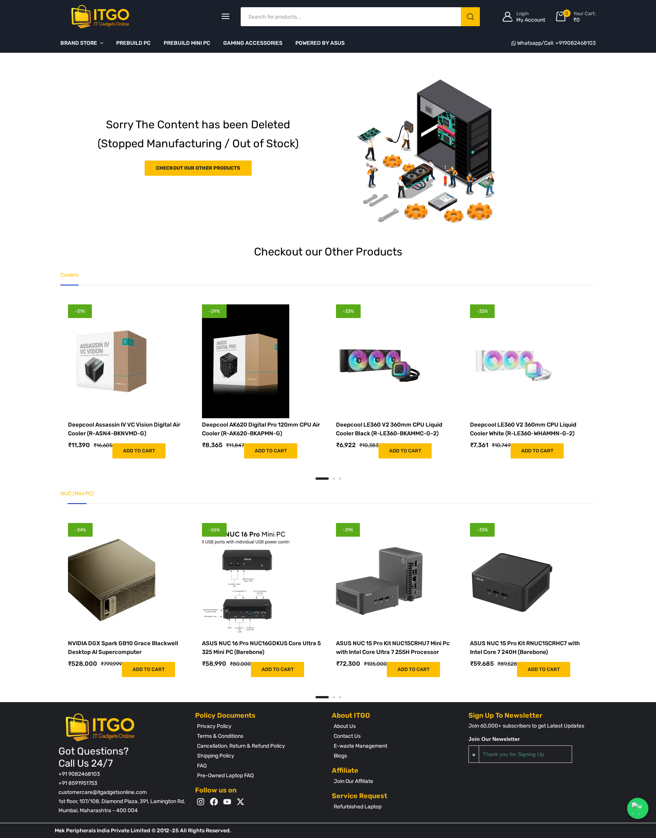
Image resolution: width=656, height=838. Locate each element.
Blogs (340, 756)
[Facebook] (213, 801)
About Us (345, 726)
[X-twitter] (240, 801)
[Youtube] (227, 801)
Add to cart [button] (139, 451)
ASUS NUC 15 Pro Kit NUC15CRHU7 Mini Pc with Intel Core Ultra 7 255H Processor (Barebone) (393, 652)
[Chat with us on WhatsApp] (637, 808)
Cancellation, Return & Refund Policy (241, 746)
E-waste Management (360, 746)
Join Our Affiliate (353, 781)
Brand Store (78, 43)
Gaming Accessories (252, 43)
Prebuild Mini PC (187, 43)
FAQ (202, 765)
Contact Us (347, 736)
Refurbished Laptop (358, 806)
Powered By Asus (320, 43)
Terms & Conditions (220, 736)
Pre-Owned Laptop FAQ (225, 775)
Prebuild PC (133, 43)
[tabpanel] (127, 381)
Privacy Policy (214, 726)
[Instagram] (200, 801)
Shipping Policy (215, 756)
